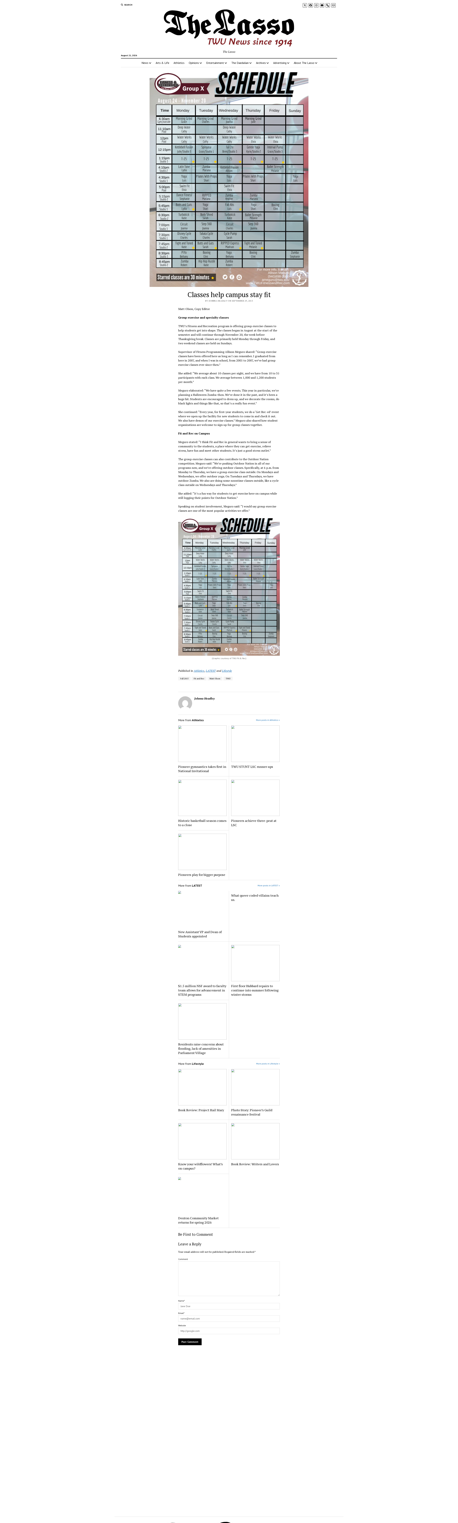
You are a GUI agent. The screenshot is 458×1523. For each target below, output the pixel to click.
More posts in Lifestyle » (268, 1063)
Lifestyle (227, 671)
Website (182, 1325)
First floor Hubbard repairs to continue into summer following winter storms (255, 990)
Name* (181, 1300)
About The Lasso (304, 63)
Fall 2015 (184, 678)
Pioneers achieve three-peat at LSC (253, 822)
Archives (261, 63)
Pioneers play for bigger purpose (201, 874)
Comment (183, 1259)
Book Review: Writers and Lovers (255, 1164)
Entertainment (215, 63)
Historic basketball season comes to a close (202, 822)
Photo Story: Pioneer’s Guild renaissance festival (251, 1112)
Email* (181, 1313)
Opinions (194, 63)
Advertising (279, 63)
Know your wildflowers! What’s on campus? (200, 1166)
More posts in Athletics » (268, 720)
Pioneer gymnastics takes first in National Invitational (202, 768)
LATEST (211, 671)
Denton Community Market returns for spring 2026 (198, 1220)
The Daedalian (240, 63)
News (145, 63)
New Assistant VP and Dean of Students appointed (200, 934)
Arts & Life (162, 63)
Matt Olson (215, 678)
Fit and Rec (199, 678)
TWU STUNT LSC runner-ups (252, 766)
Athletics (179, 63)
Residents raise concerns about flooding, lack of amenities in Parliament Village (201, 1048)
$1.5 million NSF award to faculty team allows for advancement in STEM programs (202, 990)
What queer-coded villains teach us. (255, 897)
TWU (228, 678)
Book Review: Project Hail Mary (201, 1110)
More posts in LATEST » (269, 885)
